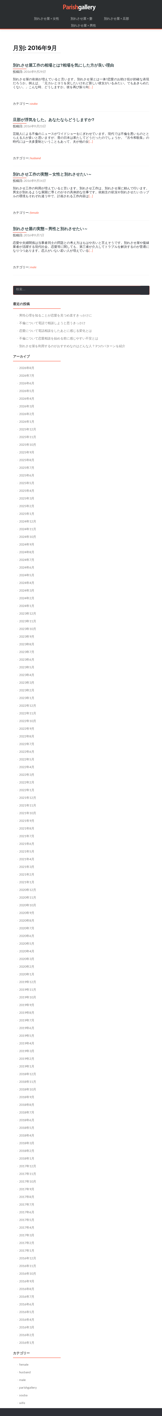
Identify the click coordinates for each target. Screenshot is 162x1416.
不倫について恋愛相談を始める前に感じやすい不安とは (58, 338)
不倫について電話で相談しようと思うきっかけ (52, 323)
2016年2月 (26, 1335)
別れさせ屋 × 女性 (46, 18)
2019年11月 (27, 989)
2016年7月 (26, 1296)
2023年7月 (26, 652)
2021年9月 (26, 820)
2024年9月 (26, 544)
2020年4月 (26, 951)
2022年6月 (26, 751)
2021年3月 (26, 866)
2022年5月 (26, 759)
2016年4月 (26, 1319)
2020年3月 (26, 959)
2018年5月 (26, 1127)
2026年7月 (26, 375)
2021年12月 (27, 797)
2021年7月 (26, 836)
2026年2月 (26, 414)
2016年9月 (26, 1281)
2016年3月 (26, 1327)
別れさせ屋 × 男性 (83, 25)
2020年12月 (27, 890)
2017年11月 (27, 1174)
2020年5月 (26, 943)
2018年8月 (26, 1104)
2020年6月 (26, 936)
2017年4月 (26, 1227)
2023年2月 (26, 690)
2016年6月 (26, 1304)
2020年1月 (26, 974)
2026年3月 (26, 406)
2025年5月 (26, 483)
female (34, 212)
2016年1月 (26, 1342)
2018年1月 (26, 1158)
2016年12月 (27, 1258)
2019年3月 (26, 1051)
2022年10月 (27, 721)
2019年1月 (26, 1066)
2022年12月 (27, 705)
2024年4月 (26, 583)
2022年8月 (26, 736)
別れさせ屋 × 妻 (81, 18)
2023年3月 (26, 682)
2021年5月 (26, 851)
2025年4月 (26, 490)
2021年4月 (26, 859)
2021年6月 (26, 843)
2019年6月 (26, 1028)
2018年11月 (27, 1081)
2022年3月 (26, 774)
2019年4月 (26, 1043)
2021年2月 (26, 874)
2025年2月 (26, 506)
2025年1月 (26, 513)
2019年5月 (26, 1035)
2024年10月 (27, 536)
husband (35, 158)
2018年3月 (26, 1143)
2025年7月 (26, 467)
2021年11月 (27, 805)
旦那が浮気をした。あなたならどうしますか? (53, 119)
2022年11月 (27, 713)
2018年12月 (27, 1074)
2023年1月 (26, 698)
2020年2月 (26, 966)
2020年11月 (27, 897)
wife (22, 1403)
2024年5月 (26, 575)
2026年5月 (26, 391)
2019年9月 (26, 1005)
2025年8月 (26, 460)
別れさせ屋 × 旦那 (116, 18)
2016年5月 (26, 1312)
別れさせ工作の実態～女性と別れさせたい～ (52, 174)
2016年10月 (27, 1273)
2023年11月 (27, 621)
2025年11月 (27, 437)
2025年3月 (26, 498)
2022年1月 (26, 790)
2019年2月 (26, 1058)
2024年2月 (26, 598)
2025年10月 (27, 444)
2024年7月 (26, 559)
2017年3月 (26, 1235)
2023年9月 (26, 636)
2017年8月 (26, 1197)
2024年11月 (27, 529)
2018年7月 (26, 1112)
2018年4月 (26, 1135)
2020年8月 (26, 920)
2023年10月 (27, 629)
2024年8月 (26, 552)
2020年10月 (27, 905)
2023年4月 (26, 675)
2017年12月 (27, 1166)
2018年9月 (26, 1097)
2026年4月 (26, 398)
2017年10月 (27, 1181)
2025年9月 (26, 452)
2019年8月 (26, 1012)
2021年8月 (26, 828)
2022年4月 (26, 767)
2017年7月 (26, 1204)
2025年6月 (26, 475)
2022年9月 (26, 728)
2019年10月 (27, 997)
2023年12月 (27, 613)
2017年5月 (26, 1220)
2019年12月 (27, 982)
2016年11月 (27, 1266)
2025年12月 (27, 429)
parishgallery (28, 1387)
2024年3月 (26, 590)
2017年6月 (26, 1212)
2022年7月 (26, 744)
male (33, 267)
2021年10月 (27, 813)
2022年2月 (26, 782)
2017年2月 (26, 1243)
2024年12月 (27, 521)
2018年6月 (26, 1120)
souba (34, 103)
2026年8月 (26, 368)
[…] (91, 87)
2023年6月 (26, 659)
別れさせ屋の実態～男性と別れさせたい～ (50, 228)
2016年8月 (26, 1289)
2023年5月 (26, 667)
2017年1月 (26, 1250)
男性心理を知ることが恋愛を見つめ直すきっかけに (55, 315)
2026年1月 (26, 421)
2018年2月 (26, 1150)
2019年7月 (26, 1020)
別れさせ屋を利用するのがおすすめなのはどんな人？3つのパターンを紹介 (72, 346)
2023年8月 (26, 644)
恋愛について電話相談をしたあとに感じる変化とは (55, 330)
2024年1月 (26, 606)
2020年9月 (26, 913)
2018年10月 (27, 1089)
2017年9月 (26, 1189)
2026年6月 (26, 383)
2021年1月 (26, 882)
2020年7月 (26, 928)
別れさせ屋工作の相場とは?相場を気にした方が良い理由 (63, 65)
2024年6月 (26, 567)
